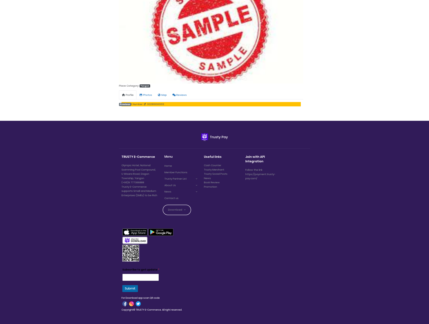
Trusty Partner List (175, 178)
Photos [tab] (147, 95)
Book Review (212, 182)
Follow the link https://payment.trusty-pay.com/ (260, 174)
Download (175, 209)
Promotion (210, 186)
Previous (125, 104)
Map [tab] (164, 95)
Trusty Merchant (214, 169)
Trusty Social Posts (215, 174)
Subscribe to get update (140, 269)
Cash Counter (212, 165)
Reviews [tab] (181, 95)
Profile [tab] (130, 95)
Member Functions (175, 172)
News (167, 191)
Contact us (171, 198)
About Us (170, 185)
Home (168, 166)
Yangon (144, 85)
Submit (130, 288)
